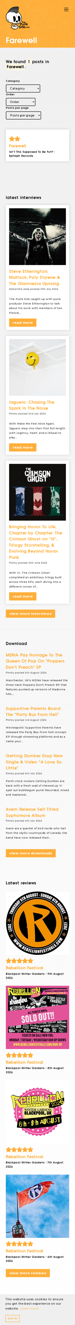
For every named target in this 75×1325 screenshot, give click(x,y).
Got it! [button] (12, 1318)
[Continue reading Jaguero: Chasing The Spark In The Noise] (37, 367)
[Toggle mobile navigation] (66, 9)
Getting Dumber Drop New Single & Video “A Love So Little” (34, 762)
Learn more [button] (29, 1308)
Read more (23, 323)
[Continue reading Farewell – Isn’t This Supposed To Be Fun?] (37, 139)
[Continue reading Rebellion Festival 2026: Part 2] (37, 1111)
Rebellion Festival (24, 968)
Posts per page (17, 108)
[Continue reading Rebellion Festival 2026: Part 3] (37, 1017)
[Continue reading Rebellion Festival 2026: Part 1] (37, 1206)
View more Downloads (30, 853)
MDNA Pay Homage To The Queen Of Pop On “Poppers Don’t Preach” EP (35, 661)
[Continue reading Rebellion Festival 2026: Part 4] (37, 923)
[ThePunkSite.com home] (17, 18)
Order (10, 94)
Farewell (17, 146)
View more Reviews (27, 1273)
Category (13, 81)
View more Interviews (30, 614)
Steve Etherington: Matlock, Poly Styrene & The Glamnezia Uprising (34, 277)
